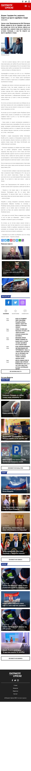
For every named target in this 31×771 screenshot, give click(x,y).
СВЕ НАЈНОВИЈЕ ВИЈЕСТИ (15, 371)
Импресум (15, 688)
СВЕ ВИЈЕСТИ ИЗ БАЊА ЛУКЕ (15, 468)
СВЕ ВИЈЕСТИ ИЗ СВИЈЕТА (15, 559)
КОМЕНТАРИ (25, 313)
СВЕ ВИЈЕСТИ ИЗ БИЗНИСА (15, 658)
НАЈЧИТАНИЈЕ (15, 313)
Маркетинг (15, 691)
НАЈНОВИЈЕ (6, 313)
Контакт (15, 694)
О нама (15, 685)
